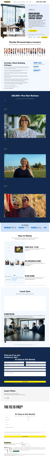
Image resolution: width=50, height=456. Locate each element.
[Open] (32, 1)
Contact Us (27, 443)
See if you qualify (32, 30)
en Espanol (13, 85)
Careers (25, 443)
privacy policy (19, 379)
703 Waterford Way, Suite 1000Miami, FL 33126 (10, 33)
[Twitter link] (7, 448)
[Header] (7, 1)
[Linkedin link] (7, 452)
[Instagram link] (7, 451)
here (7, 85)
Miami (36, 5)
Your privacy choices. (16, 451)
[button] (4, 218)
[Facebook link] (7, 449)
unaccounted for (20, 83)
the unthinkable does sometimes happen (18, 70)
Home (29, 5)
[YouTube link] (7, 450)
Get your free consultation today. (8, 88)
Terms (13, 379)
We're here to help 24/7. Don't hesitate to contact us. (17, 80)
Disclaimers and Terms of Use (21, 455)
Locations (23, 443)
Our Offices (31, 5)
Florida (34, 5)
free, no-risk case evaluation (11, 86)
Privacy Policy (16, 455)
